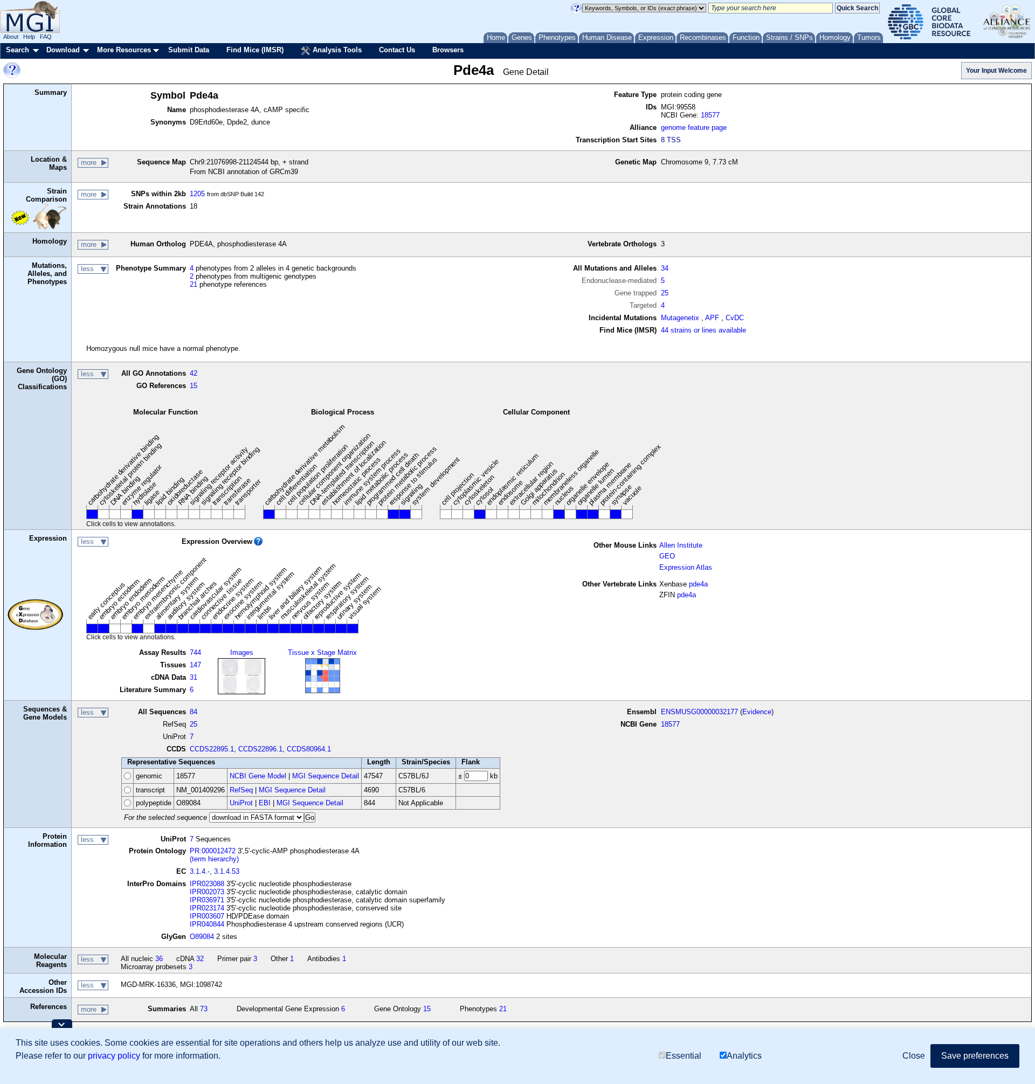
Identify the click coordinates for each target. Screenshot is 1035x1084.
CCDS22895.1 (212, 749)
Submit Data (188, 50)
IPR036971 (207, 900)
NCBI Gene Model (258, 776)
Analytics (744, 1055)
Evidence (756, 712)
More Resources (124, 50)
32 (200, 959)
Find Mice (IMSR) (255, 50)
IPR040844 (207, 924)
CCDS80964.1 (309, 749)
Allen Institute (680, 545)
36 (159, 959)
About (10, 36)
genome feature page (694, 127)
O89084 (202, 937)
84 (193, 712)
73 (204, 1009)
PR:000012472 (213, 851)
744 (195, 652)
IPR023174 (207, 908)
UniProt (241, 803)
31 (193, 677)
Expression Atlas (685, 567)
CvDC (735, 318)
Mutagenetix (680, 318)
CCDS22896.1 (260, 749)
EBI (265, 803)
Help (29, 36)
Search (17, 50)
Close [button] (913, 1055)
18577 (710, 115)
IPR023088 (207, 884)
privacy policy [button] (114, 1055)
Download (63, 50)
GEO (667, 556)
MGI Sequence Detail (325, 776)
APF (712, 318)
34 (664, 268)
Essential (683, 1055)
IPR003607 (207, 916)
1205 (197, 194)
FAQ (46, 36)
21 (193, 284)
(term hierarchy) (214, 859)
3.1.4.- (200, 871)
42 (193, 373)
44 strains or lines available (703, 330)
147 (195, 665)
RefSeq (241, 790)
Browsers (448, 50)
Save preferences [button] (975, 1055)
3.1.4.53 (226, 871)
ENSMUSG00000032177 (699, 712)
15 (193, 386)
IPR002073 (207, 892)
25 (664, 293)
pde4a (698, 584)
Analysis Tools (336, 50)
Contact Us (397, 50)
